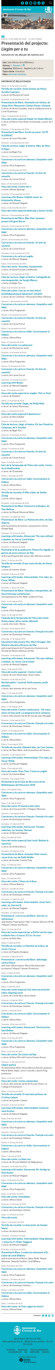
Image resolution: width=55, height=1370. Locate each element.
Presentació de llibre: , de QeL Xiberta (27, 521)
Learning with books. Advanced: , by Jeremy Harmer (22, 828)
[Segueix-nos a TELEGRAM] (39, 2)
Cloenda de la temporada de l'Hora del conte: (25, 619)
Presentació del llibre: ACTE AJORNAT (24, 133)
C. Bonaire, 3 (17, 65)
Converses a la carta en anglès (17, 256)
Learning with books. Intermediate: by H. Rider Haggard (27, 1240)
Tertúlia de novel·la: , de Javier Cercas (24, 947)
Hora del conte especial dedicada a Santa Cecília (26, 210)
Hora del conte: (16, 186)
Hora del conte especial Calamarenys (21, 414)
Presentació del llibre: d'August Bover (23, 219)
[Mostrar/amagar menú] (5, 15)
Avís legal (23, 1349)
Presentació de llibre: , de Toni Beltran (25, 507)
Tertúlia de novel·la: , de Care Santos (27, 747)
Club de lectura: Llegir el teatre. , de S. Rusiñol (27, 426)
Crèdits (45, 1352)
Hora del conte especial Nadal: (26, 119)
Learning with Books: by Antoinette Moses (21, 198)
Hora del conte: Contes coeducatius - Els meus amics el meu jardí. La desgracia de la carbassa (26, 711)
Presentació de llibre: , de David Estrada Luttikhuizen (26, 592)
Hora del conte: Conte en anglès (24, 771)
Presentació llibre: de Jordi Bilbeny (24, 1254)
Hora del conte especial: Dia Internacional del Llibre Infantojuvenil (25, 991)
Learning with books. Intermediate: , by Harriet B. (26, 903)
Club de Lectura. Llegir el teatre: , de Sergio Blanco (25, 278)
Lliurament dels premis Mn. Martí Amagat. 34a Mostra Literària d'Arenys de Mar (25, 643)
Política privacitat (39, 1349)
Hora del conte (9, 1217)
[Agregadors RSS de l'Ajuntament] (43, 2)
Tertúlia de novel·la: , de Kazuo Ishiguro (26, 565)
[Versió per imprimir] (52, 1315)
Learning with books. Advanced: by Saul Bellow (25, 1028)
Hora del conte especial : (21, 672)
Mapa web (34, 1352)
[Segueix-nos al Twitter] (26, 2)
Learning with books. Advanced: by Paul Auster (25, 1171)
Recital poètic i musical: (24, 684)
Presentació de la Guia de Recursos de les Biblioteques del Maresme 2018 (23, 783)
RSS (25, 1352)
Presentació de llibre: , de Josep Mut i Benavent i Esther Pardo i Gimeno (25, 104)
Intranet (11, 1349)
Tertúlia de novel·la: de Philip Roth (22, 403)
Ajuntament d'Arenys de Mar (17, 9)
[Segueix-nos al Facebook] (22, 2)
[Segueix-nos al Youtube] (30, 2)
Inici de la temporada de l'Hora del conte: (26, 466)
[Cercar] (50, 2)
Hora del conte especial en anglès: (26, 393)
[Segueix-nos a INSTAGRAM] (35, 2)
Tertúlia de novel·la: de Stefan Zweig (24, 494)
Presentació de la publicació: (27, 551)
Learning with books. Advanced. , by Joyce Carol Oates (27, 537)
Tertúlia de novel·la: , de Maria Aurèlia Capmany (23, 90)
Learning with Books (12, 382)
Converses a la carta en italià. (25, 333)
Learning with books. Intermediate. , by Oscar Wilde (26, 578)
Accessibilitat (15, 1352)
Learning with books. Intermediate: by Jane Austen (25, 1109)
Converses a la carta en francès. (23, 174)
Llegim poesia (8, 1064)
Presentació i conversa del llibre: (24, 917)
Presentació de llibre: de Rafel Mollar (24, 855)
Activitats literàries (17, 74)
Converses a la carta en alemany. (26, 161)
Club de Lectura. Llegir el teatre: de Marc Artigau (25, 147)
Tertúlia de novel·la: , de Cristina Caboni (24, 1095)
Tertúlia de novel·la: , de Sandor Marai (24, 1226)
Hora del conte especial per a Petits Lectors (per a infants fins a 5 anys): (26, 933)
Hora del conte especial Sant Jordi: (24, 842)
